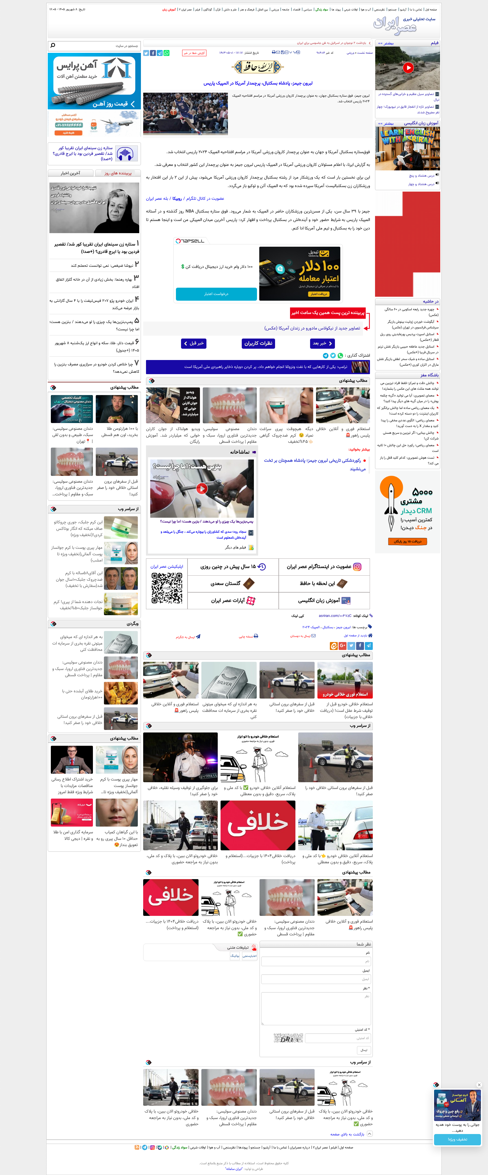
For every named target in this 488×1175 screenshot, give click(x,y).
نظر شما (364, 944)
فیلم (197, 10)
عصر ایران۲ (320, 1147)
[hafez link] (258, 66)
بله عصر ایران (157, 199)
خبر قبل (197, 343)
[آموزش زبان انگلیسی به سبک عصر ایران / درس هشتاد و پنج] (407, 148)
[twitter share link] (146, 53)
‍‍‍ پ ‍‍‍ (293, 51)
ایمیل (366, 970)
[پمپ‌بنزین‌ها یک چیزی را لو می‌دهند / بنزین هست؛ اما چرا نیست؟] (202, 488)
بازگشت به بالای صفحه (347, 1134)
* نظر (366, 988)
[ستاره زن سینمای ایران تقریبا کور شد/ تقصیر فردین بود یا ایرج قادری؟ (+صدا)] (94, 208)
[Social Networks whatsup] (340, 356)
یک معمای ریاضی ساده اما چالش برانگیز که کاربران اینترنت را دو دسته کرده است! (408, 411)
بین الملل (263, 10)
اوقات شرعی (351, 10)
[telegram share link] (160, 53)
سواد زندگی (321, 10)
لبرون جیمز (343, 627)
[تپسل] (178, 241)
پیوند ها (336, 10)
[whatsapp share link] (166, 53)
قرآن (217, 10)
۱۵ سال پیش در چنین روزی (228, 567)
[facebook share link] (153, 53)
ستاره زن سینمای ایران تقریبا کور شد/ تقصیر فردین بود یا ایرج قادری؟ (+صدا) (82, 154)
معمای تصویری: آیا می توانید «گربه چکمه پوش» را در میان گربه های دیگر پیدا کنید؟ (409, 398)
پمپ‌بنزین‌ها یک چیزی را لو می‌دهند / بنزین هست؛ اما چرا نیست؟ (206, 521)
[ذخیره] (282, 52)
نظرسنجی (379, 10)
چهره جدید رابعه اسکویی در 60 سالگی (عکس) (412, 312)
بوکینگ (234, 956)
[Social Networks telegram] (326, 356)
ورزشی (275, 10)
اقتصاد (296, 10)
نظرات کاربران (258, 344)
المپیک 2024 (311, 627)
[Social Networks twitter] (333, 356)
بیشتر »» (386, 43)
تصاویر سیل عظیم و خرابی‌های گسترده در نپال (408, 97)
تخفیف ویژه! (457, 1140)
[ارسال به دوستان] (278, 52)
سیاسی (308, 10)
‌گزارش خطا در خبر (194, 53)
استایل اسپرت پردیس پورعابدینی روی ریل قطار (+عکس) (409, 337)
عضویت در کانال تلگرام (205, 199)
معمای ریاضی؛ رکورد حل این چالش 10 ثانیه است (408, 448)
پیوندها (243, 1147)
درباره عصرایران (300, 1147)
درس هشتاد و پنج (422, 176)
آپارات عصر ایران (228, 601)
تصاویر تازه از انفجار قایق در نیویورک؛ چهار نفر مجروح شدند (408, 110)
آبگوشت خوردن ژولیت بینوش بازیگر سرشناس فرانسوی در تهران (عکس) (413, 324)
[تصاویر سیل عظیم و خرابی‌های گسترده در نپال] (407, 68)
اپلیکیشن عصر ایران (167, 566)
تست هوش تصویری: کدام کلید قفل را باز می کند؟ (409, 460)
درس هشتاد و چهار (421, 184)
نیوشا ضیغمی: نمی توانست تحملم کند (102, 265)
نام (368, 952)
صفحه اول (431, 10)
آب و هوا (366, 10)
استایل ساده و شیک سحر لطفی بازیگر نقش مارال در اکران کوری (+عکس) (408, 362)
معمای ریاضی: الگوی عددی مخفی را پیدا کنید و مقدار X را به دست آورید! (410, 423)
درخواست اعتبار (216, 294)
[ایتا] (334, 646)
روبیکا (177, 199)
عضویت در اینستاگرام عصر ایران (319, 567)
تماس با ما (416, 10)
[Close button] (479, 1085)
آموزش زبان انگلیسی (319, 601)
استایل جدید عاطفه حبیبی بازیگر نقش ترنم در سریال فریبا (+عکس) (408, 349)
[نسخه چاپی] (274, 52)
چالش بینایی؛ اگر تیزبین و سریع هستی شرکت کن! (411, 435)
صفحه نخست (365, 53)
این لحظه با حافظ (317, 584)
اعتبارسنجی (250, 956)
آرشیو (403, 10)
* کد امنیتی (362, 1029)
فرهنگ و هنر (247, 10)
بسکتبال (328, 627)
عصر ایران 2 (185, 10)
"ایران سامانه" (234, 1169)
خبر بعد (319, 343)
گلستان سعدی (225, 584)
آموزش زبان (169, 10)
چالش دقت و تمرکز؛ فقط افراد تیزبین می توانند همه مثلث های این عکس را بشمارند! (409, 386)
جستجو (392, 10)
